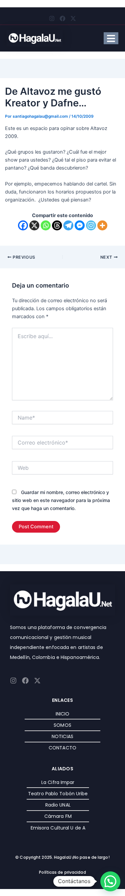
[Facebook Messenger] (80, 225)
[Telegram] (68, 225)
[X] (34, 225)
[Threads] (57, 225)
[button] (110, 881)
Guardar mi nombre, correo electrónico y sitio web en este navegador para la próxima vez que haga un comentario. (61, 500)
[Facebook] (23, 225)
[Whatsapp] (46, 225)
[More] (102, 225)
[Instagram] (91, 225)
